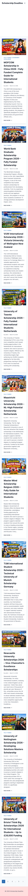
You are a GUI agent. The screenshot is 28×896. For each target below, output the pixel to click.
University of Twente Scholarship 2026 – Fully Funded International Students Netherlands (14, 321)
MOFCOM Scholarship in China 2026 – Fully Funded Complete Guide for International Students (13, 72)
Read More (8, 120)
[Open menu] (24, 3)
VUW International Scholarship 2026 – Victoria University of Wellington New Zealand (14, 240)
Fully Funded (7, 57)
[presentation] (14, 47)
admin (6, 85)
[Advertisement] (14, 21)
